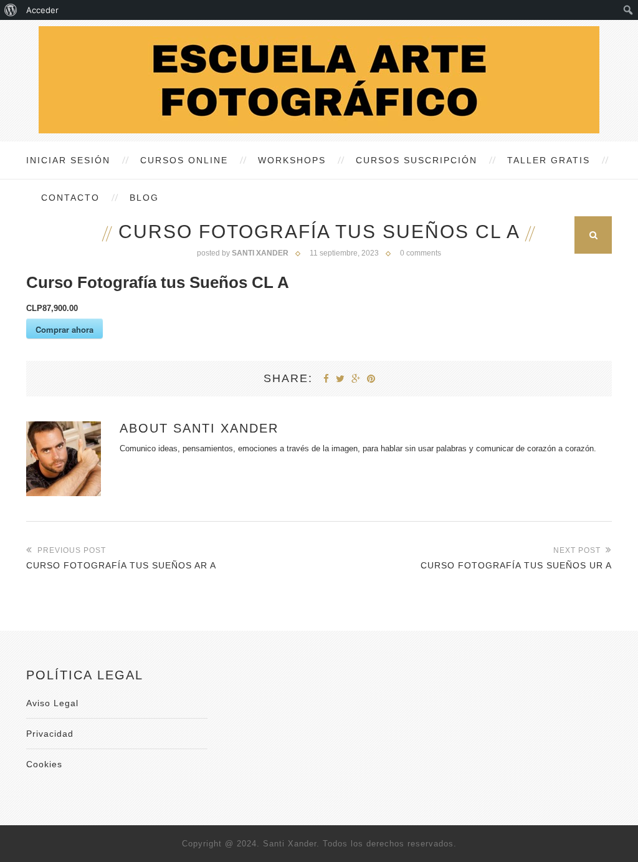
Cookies (44, 764)
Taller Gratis (548, 160)
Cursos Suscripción (416, 160)
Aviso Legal (52, 703)
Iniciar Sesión (68, 160)
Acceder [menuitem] (42, 10)
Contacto (70, 198)
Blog (144, 198)
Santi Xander (226, 428)
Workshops (292, 160)
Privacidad (50, 734)
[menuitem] (11, 10)
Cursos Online (184, 160)
